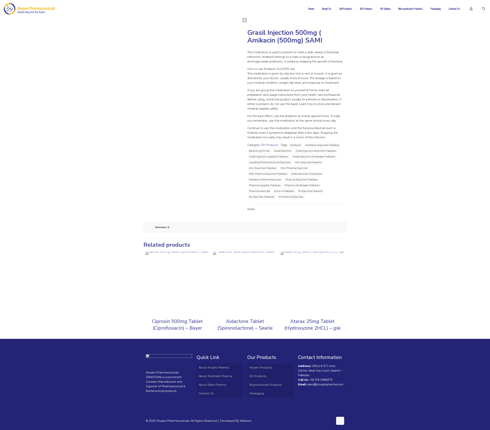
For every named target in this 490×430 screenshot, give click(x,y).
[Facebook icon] (326, 421)
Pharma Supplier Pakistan (265, 185)
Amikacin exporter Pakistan (322, 145)
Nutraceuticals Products (265, 385)
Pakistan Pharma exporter (265, 179)
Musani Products (260, 367)
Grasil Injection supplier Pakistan (268, 156)
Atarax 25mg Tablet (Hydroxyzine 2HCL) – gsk (312, 324)
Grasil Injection (283, 150)
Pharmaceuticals (259, 191)
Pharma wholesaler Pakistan (302, 185)
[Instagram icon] (330, 421)
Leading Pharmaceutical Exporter (270, 162)
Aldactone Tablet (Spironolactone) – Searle (245, 324)
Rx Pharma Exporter (291, 196)
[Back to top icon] (340, 421)
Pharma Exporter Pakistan (302, 179)
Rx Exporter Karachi (310, 191)
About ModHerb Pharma (215, 376)
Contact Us (206, 393)
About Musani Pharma (214, 367)
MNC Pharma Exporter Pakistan (268, 173)
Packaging (256, 393)
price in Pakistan (284, 191)
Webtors (245, 421)
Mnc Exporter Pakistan (263, 168)
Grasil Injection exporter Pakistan (316, 150)
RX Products (269, 145)
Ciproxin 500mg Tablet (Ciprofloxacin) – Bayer (177, 324)
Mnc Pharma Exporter (294, 168)
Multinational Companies (307, 173)
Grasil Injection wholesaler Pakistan (313, 156)
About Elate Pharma (212, 385)
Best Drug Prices (259, 150)
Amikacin (295, 145)
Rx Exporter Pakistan (261, 196)
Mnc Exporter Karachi (308, 162)
